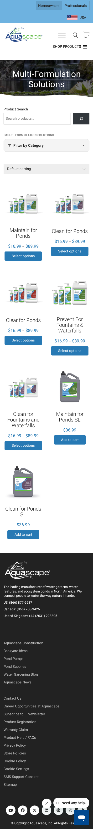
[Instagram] (70, 810)
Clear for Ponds (23, 320)
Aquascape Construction (23, 643)
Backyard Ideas (16, 651)
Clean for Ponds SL (23, 511)
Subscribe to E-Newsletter (24, 714)
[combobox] (76, 17)
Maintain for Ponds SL (69, 417)
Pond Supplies (15, 666)
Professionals (76, 6)
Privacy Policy (15, 745)
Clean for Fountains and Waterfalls (23, 419)
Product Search (16, 109)
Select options (23, 256)
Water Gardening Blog (21, 674)
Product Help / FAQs (20, 737)
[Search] (81, 118)
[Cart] (86, 35)
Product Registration (20, 722)
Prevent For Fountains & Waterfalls (69, 325)
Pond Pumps (14, 659)
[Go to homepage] (24, 35)
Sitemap (10, 784)
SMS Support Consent (21, 777)
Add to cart (70, 440)
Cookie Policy (15, 761)
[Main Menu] (62, 35)
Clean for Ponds (70, 231)
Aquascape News (17, 682)
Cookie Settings (16, 769)
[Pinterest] (58, 810)
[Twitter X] (34, 810)
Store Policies (15, 753)
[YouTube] (11, 810)
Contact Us (12, 698)
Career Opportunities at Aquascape (31, 706)
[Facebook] (22, 810)
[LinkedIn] (46, 810)
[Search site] (75, 36)
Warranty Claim (16, 730)
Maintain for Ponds (23, 233)
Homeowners (49, 6)
